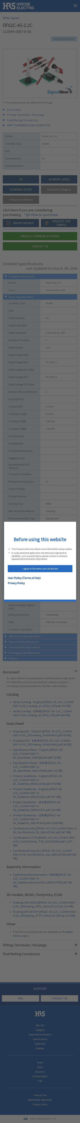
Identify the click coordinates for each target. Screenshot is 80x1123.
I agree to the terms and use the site (40, 568)
